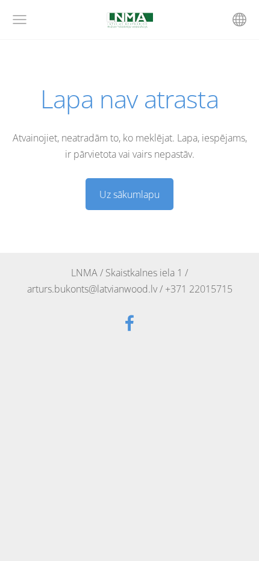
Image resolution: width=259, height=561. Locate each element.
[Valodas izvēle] (239, 19)
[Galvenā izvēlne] (19, 19)
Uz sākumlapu (129, 194)
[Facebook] (129, 322)
